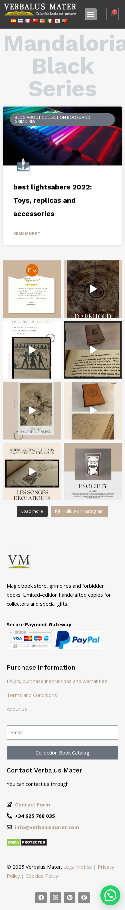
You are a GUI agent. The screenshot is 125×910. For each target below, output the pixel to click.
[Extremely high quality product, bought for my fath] (32, 289)
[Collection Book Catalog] (41, 897)
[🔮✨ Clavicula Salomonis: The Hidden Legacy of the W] (93, 411)
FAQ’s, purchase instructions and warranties (57, 681)
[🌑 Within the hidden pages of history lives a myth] (93, 350)
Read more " (26, 233)
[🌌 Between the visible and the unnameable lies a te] (32, 411)
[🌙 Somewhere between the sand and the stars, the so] (32, 350)
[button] (91, 14)
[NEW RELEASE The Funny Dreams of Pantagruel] (32, 471)
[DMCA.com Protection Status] (27, 844)
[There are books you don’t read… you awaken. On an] (93, 471)
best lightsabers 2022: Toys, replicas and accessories (52, 200)
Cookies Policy (42, 875)
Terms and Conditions (32, 695)
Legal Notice (77, 866)
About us (17, 709)
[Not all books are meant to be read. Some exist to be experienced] (93, 289)
